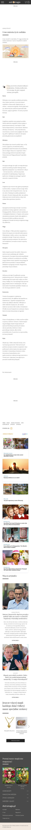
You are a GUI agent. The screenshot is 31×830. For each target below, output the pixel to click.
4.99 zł (22, 788)
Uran (8, 422)
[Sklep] (24, 2)
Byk (22, 422)
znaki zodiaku (15, 422)
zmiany (12, 424)
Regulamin (18, 812)
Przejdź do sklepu (15, 740)
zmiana (18, 424)
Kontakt (5, 809)
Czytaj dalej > (15, 640)
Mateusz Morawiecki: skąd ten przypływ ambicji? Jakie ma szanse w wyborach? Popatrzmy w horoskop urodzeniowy (15, 616)
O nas (4, 812)
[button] (2, 2)
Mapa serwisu (6, 818)
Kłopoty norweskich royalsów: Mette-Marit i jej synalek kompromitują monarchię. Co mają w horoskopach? (15, 677)
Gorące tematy (7, 28)
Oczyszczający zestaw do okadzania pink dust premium (21, 732)
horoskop (6, 424)
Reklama (18, 809)
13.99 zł (9, 787)
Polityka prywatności (8, 815)
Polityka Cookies (20, 815)
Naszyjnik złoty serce (9, 730)
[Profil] (28, 2)
